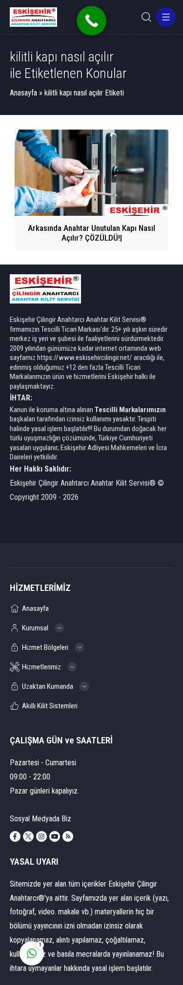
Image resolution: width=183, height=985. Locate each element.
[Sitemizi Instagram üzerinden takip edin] (41, 836)
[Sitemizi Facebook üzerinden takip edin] (15, 836)
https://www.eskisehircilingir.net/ (84, 357)
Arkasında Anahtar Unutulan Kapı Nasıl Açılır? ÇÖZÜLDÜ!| (91, 233)
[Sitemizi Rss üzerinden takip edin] (67, 836)
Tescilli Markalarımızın (130, 409)
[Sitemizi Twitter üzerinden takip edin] (28, 836)
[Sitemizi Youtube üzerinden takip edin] (54, 836)
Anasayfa (23, 92)
